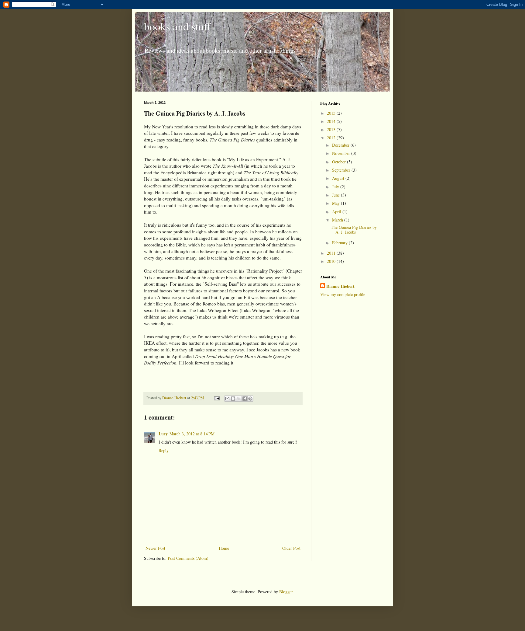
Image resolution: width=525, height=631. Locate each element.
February (340, 243)
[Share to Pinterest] (250, 399)
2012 (332, 138)
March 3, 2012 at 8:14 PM (192, 434)
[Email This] (227, 399)
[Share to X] (239, 399)
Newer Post (155, 548)
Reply (164, 450)
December (341, 145)
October (339, 162)
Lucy (163, 434)
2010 (332, 261)
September (342, 170)
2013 (332, 129)
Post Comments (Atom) (188, 558)
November (341, 153)
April (337, 211)
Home (224, 548)
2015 (332, 113)
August (338, 178)
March (338, 220)
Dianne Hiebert (340, 286)
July (336, 187)
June (336, 195)
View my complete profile (342, 294)
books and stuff (177, 26)
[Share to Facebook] (245, 399)
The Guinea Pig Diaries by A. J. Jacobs (354, 229)
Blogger (286, 591)
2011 (332, 253)
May (336, 203)
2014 (332, 121)
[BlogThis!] (233, 399)
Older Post (291, 548)
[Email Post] (216, 397)
